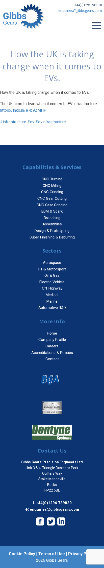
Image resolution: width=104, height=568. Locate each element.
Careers (52, 346)
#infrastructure (13, 121)
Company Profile (52, 339)
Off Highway (52, 288)
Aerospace (52, 262)
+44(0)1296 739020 (88, 5)
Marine (52, 301)
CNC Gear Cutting (52, 198)
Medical (52, 295)
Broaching (52, 218)
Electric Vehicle (52, 282)
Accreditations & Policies (52, 352)
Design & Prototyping (52, 230)
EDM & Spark (52, 211)
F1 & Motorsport (52, 269)
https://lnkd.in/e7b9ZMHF (23, 110)
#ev (30, 121)
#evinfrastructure (50, 121)
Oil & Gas (52, 275)
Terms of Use (51, 553)
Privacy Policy (81, 553)
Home (52, 333)
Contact (52, 359)
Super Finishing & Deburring (52, 237)
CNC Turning (52, 179)
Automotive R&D (52, 307)
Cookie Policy (22, 553)
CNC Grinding (52, 192)
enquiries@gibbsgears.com (54, 509)
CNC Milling (52, 185)
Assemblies (52, 224)
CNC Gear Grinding (52, 205)
